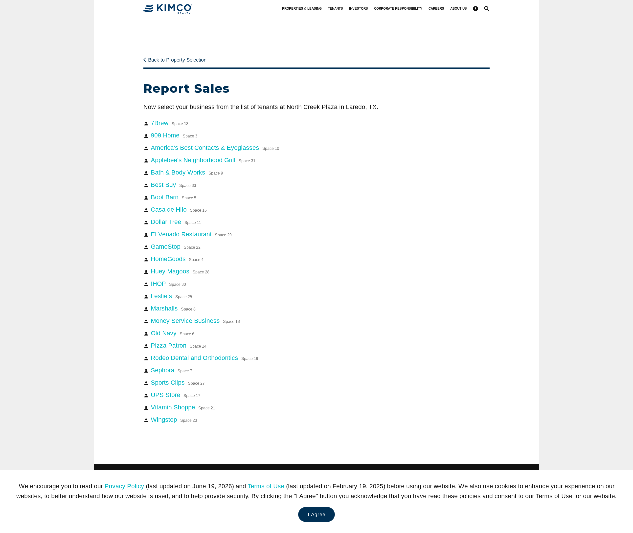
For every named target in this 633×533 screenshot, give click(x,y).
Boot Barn (173, 197)
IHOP (168, 283)
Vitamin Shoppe (183, 407)
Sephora (171, 370)
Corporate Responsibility (398, 8)
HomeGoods (177, 258)
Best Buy (173, 184)
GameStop (176, 246)
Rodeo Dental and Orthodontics (204, 357)
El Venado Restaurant (191, 234)
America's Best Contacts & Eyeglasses (215, 147)
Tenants (335, 8)
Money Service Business (195, 320)
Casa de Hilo (179, 209)
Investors (358, 8)
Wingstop (174, 419)
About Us (458, 8)
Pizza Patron (178, 345)
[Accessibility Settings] (475, 8)
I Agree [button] (316, 514)
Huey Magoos (180, 271)
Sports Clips (178, 382)
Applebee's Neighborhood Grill (203, 159)
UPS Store (175, 394)
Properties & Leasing (302, 8)
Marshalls (173, 308)
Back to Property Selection (177, 60)
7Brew (169, 122)
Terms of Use (266, 486)
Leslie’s (171, 295)
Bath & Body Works (187, 172)
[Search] (486, 8)
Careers (436, 8)
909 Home (174, 135)
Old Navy (172, 333)
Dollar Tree (176, 221)
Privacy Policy (124, 486)
